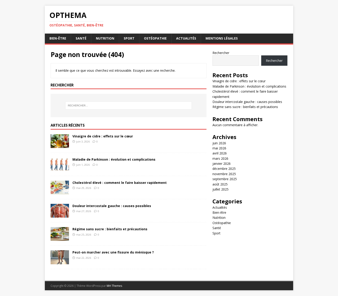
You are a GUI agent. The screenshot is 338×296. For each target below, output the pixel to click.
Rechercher (220, 53)
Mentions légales (222, 38)
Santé (81, 38)
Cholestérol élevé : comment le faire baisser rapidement (119, 182)
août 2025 (220, 184)
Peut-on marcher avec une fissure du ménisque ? (113, 252)
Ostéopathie (155, 38)
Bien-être (57, 38)
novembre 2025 (224, 174)
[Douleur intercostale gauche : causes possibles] (60, 215)
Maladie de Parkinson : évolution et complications (113, 159)
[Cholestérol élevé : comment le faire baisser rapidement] (60, 192)
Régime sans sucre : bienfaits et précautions (109, 229)
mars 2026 (220, 158)
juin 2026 (219, 143)
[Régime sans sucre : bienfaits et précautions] (60, 238)
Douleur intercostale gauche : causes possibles (111, 206)
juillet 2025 (220, 189)
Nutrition (105, 38)
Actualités (186, 38)
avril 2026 (219, 153)
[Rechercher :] (128, 105)
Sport (129, 38)
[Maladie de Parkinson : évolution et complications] (60, 168)
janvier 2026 (221, 163)
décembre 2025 (224, 168)
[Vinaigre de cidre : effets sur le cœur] (60, 145)
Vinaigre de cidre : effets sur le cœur (102, 136)
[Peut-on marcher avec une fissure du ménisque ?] (60, 261)
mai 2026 (219, 148)
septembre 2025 (224, 179)
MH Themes (114, 286)
